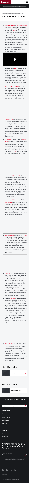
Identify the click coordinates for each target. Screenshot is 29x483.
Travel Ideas (5, 413)
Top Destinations (6, 410)
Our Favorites (5, 420)
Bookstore (4, 423)
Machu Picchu (8, 202)
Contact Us (4, 430)
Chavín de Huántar (9, 343)
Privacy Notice (4, 474)
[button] (27, 2)
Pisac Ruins (8, 139)
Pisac (15, 151)
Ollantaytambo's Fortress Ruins (13, 175)
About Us (4, 426)
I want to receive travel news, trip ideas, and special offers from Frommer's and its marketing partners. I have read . (15, 459)
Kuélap (13, 298)
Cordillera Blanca (19, 345)
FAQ (3, 433)
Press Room (5, 436)
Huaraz (9, 345)
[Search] (25, 406)
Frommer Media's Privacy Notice (10, 460)
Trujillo (25, 235)
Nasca (14, 30)
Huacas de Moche (9, 235)
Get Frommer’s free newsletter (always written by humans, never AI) (14, 6)
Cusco (15, 68)
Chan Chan (8, 273)
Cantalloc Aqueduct (10, 25)
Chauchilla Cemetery (21, 25)
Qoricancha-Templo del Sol (12, 86)
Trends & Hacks (6, 417)
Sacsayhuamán (9, 119)
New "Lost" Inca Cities (10, 199)
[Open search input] (24, 2)
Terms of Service (5, 477)
